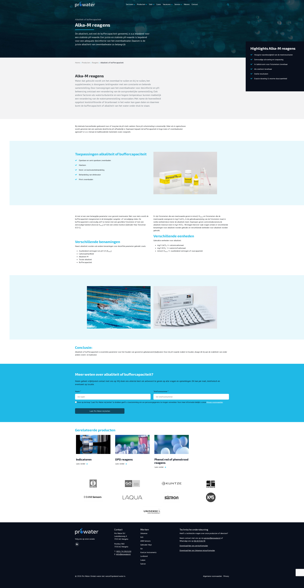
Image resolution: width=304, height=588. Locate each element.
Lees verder (80, 464)
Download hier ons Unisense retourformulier (197, 550)
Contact (195, 4)
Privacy (226, 576)
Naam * (78, 391)
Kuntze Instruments (148, 552)
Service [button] (177, 4)
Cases (158, 4)
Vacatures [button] (167, 4)
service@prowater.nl (212, 538)
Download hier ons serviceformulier (194, 545)
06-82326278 (199, 541)
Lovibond (144, 556)
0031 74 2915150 (123, 551)
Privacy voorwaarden (215, 402)
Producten (86, 62)
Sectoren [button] (129, 4)
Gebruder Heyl (146, 545)
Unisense (143, 533)
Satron (143, 564)
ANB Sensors (145, 541)
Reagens (95, 62)
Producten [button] (141, 4)
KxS (141, 537)
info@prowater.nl (123, 554)
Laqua (142, 560)
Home (77, 62)
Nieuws (187, 4)
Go (141, 548)
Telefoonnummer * (161, 391)
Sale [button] (150, 4)
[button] (77, 544)
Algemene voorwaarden (212, 576)
